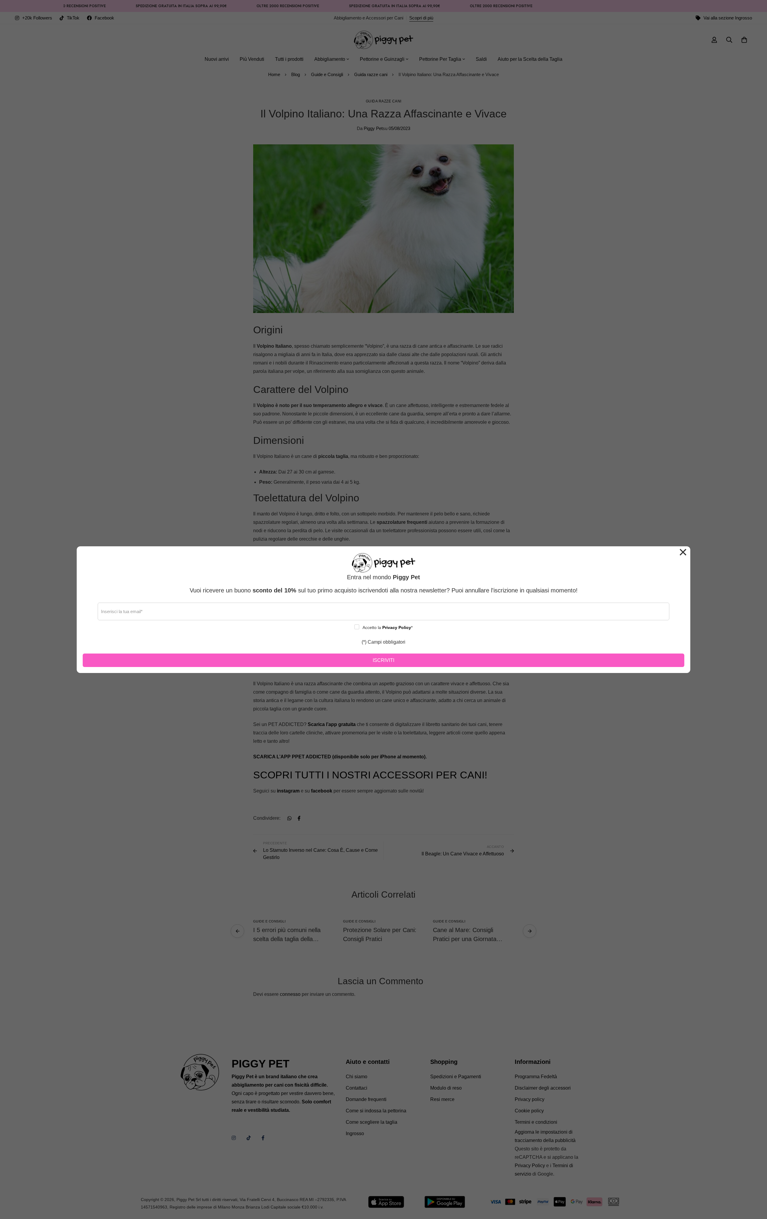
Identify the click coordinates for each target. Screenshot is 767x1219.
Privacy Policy (396, 627)
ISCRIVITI (383, 660)
